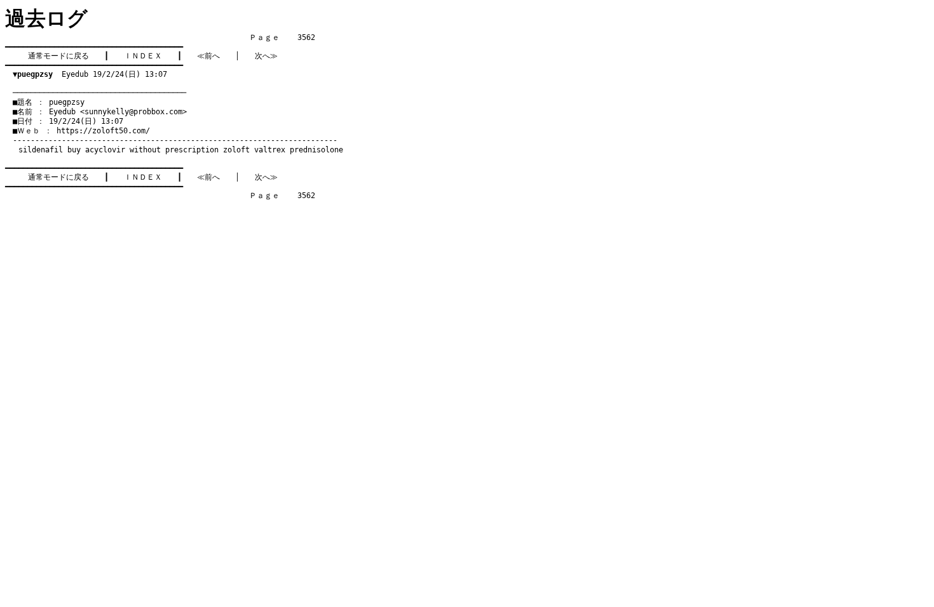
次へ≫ (266, 55)
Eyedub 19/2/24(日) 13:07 (90, 74)
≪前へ (208, 55)
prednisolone (316, 149)
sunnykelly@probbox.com (133, 111)
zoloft (236, 149)
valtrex (269, 149)
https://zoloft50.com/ (103, 130)
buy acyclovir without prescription (143, 149)
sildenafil (40, 149)
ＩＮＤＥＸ (143, 55)
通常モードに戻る (58, 55)
